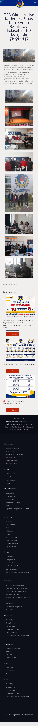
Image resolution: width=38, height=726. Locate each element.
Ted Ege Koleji (10, 451)
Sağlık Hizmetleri (11, 528)
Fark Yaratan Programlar (14, 607)
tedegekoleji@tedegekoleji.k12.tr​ (20, 421)
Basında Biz (10, 674)
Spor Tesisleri (10, 525)
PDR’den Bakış (10, 563)
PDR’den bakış (10, 499)
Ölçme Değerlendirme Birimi (15, 585)
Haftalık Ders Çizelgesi (13, 502)
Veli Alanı (9, 654)
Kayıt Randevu (10, 480)
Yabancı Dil (9, 604)
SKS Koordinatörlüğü (12, 594)
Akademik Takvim (11, 464)
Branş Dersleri (10, 496)
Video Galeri (10, 671)
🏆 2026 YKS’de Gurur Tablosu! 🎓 (18, 364)
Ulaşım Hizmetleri (11, 540)
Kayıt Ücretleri (10, 477)
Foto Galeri (9, 668)
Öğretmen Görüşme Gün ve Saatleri (17, 509)
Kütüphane (9, 531)
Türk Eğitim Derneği (12, 448)
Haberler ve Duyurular (13, 648)
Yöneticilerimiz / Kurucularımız (15, 454)
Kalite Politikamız (11, 461)
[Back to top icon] (19, 710)
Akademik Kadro (11, 457)
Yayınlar (8, 651)
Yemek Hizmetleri (11, 537)
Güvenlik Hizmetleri (12, 543)
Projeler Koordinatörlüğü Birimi (16, 591)
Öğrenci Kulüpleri (11, 569)
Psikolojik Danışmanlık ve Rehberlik (17, 588)
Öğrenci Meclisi (11, 547)
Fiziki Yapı (9, 522)
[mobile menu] (35, 3)
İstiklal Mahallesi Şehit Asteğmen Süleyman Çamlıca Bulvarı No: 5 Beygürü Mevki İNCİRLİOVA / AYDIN (19, 427)
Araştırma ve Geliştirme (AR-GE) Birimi (18, 597)
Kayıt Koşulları (10, 474)
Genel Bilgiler (10, 493)
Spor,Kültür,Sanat (11, 610)
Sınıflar (8, 505)
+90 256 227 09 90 (19, 419)
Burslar (8, 483)
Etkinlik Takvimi (11, 658)
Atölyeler (9, 534)
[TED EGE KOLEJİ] (19, 3)
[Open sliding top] (2, 2)
